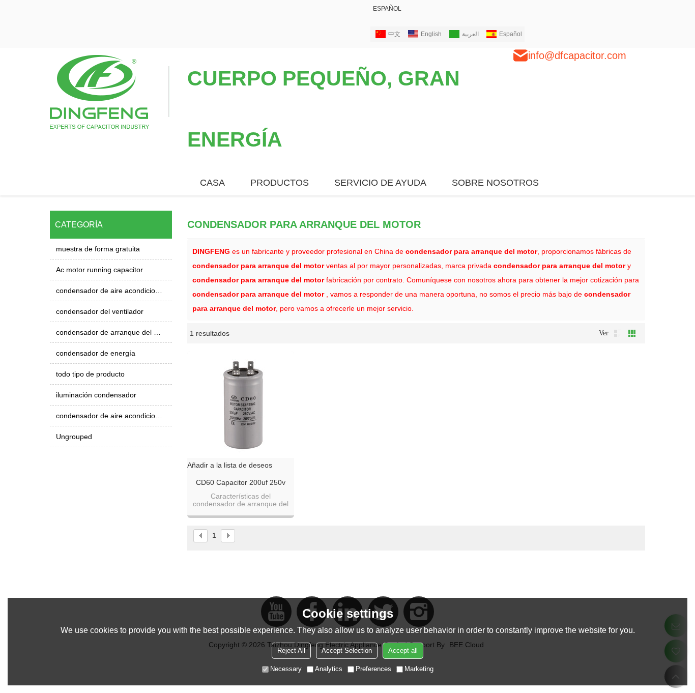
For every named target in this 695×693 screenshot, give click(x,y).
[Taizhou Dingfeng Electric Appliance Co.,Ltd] (109, 91)
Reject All (291, 650)
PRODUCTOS (279, 183)
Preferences (373, 669)
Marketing (418, 669)
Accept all (403, 650)
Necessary (286, 669)
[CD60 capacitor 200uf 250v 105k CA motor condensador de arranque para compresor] (240, 404)
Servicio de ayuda (380, 183)
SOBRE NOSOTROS (495, 183)
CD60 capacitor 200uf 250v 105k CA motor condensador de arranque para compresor (241, 482)
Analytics (328, 669)
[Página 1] (200, 535)
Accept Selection (347, 650)
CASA (212, 183)
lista (618, 333)
